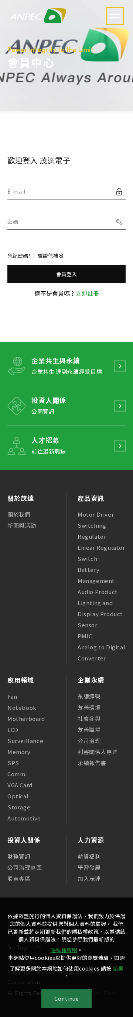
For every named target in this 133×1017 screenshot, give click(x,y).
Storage (18, 807)
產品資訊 (91, 498)
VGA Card (20, 785)
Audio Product (98, 592)
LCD (12, 729)
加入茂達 (89, 878)
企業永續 (91, 679)
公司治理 (89, 740)
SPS (13, 763)
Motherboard (26, 718)
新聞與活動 (21, 525)
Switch (88, 558)
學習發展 (89, 867)
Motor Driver (96, 514)
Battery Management (96, 575)
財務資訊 (18, 856)
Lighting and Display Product (100, 608)
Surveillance (25, 740)
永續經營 (89, 696)
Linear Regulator (101, 547)
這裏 (118, 968)
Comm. (17, 774)
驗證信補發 (51, 255)
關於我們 (18, 514)
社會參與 (89, 718)
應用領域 (20, 679)
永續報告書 (92, 763)
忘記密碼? (18, 255)
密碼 (12, 221)
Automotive (24, 818)
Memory (19, 752)
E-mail (16, 191)
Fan (12, 696)
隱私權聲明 (64, 950)
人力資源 (91, 839)
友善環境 (89, 707)
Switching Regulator (92, 530)
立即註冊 (87, 293)
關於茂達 (20, 498)
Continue (66, 998)
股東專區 (18, 878)
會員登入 (66, 274)
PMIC (85, 636)
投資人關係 (24, 839)
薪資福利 (89, 856)
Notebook (22, 707)
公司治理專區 (24, 867)
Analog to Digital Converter (101, 652)
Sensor (88, 625)
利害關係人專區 (98, 752)
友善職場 (89, 729)
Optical (17, 796)
